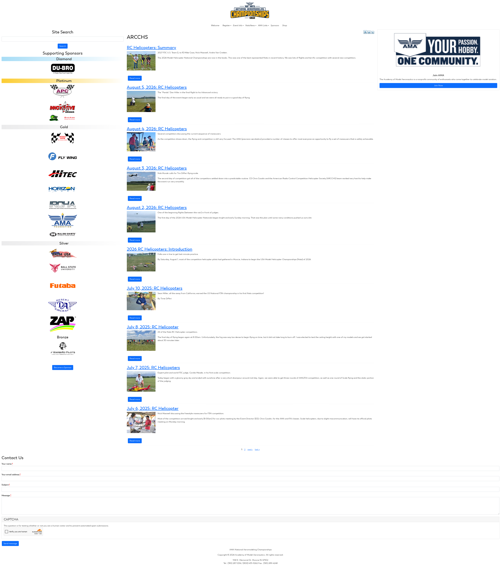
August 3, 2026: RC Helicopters (157, 168)
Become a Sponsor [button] (62, 367)
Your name (7, 464)
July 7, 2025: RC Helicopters (153, 367)
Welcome (215, 25)
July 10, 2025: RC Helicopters (154, 288)
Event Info (237, 25)
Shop (284, 25)
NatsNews (250, 25)
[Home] (249, 10)
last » (257, 449)
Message (6, 495)
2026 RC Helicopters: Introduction (159, 249)
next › (250, 449)
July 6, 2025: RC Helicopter (152, 408)
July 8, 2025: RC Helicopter (152, 326)
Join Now (438, 85)
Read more (136, 79)
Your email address (11, 474)
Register (226, 25)
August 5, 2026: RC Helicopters (157, 87)
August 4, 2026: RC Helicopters (157, 128)
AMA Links (262, 25)
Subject (6, 484)
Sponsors (275, 25)
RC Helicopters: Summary (151, 47)
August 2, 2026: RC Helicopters (157, 207)
